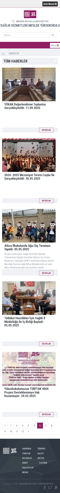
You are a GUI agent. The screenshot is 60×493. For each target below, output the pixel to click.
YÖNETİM (26, 453)
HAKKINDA (26, 449)
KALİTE (41, 453)
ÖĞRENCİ (41, 449)
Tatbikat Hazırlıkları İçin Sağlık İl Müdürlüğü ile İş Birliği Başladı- (24, 321)
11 (17, 431)
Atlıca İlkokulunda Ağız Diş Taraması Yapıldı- (27, 247)
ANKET (25, 463)
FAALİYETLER (27, 468)
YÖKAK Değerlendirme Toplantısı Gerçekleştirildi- (25, 106)
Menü (54, 45)
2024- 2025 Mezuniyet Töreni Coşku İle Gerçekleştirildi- (29, 176)
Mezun (41, 458)
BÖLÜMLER (27, 458)
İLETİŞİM (43, 463)
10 (11, 431)
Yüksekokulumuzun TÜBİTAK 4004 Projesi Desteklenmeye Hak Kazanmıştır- (26, 392)
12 (22, 431)
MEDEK (25, 472)
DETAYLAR (46, 130)
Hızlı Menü (49, 3)
